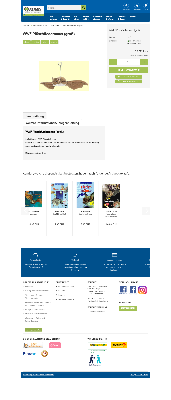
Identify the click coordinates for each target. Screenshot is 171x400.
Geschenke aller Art (97, 17)
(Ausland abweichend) (134, 43)
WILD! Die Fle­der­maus (33, 212)
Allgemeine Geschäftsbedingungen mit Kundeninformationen (37, 303)
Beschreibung (35, 116)
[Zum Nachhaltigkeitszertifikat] (99, 348)
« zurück (36, 42)
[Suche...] (83, 7)
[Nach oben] (164, 396)
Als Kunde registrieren (66, 286)
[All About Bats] (33, 10)
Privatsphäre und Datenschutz (35, 309)
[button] (113, 62)
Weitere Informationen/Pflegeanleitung (52, 123)
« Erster (26, 42)
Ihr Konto (61, 291)
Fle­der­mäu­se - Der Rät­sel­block (85, 212)
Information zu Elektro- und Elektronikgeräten (35, 319)
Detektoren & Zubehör (65, 17)
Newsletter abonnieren (66, 299)
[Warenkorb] (126, 5)
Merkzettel (62, 295)
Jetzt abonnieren (128, 308)
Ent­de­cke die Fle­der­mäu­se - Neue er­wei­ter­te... (111, 214)
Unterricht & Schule (122, 17)
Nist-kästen (76, 17)
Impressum (29, 286)
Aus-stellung (53, 17)
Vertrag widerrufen (33, 330)
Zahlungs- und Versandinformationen (38, 291)
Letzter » (54, 42)
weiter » (45, 42)
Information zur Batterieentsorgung (37, 314)
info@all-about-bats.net (100, 301)
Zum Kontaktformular (97, 311)
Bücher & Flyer (86, 17)
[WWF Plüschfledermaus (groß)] (64, 74)
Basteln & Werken (110, 17)
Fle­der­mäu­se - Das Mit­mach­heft (59, 212)
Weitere (133, 16)
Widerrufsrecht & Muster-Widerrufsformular (34, 296)
